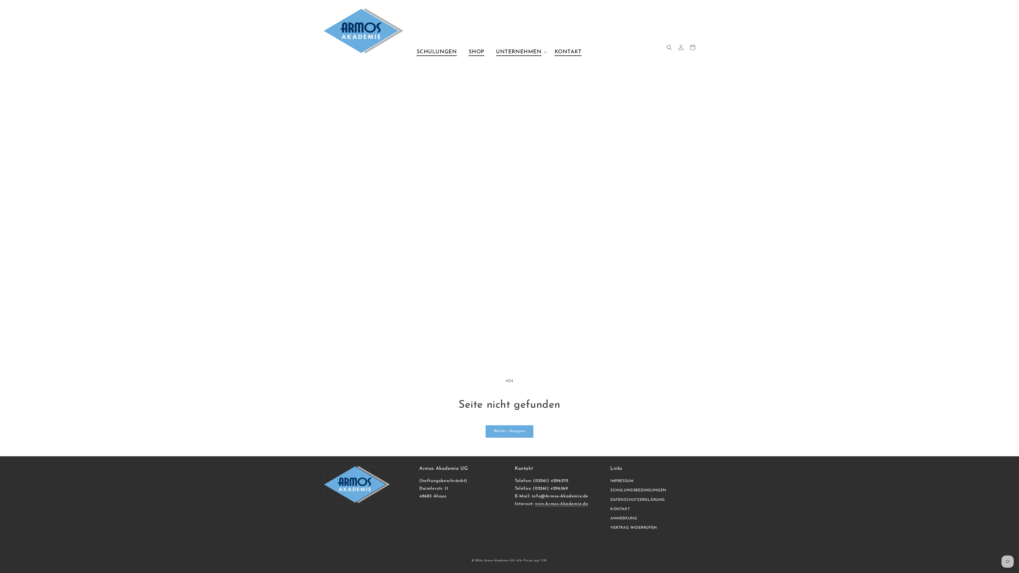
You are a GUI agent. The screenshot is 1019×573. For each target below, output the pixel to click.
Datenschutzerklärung (637, 500)
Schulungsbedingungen (638, 490)
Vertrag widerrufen (633, 528)
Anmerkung (623, 518)
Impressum (621, 481)
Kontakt (620, 509)
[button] (519, 52)
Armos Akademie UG (499, 560)
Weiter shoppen (509, 431)
